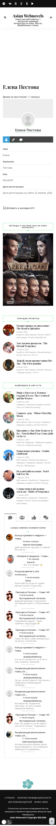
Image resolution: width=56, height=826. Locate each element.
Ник (5, 174)
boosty (16, 3)
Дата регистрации (13, 186)
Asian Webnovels (28, 15)
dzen (21, 3)
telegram (4, 3)
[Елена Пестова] (28, 119)
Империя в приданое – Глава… (33, 556)
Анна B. (31, 562)
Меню (51, 17)
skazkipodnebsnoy (32, 656)
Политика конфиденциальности (34, 798)
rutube (33, 3)
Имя (5, 148)
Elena (28, 580)
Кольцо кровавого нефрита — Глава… (31, 537)
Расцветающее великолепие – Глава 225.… (31, 670)
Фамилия (8, 161)
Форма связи (41, 802)
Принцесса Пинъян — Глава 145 (33, 714)
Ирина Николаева (32, 544)
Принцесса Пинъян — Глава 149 (33, 592)
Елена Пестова (28, 130)
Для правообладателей (20, 802)
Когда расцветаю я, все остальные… (27, 573)
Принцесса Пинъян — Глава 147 (33, 612)
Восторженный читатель (32, 598)
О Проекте (10, 798)
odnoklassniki (27, 3)
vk (10, 3)
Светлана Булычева (32, 741)
